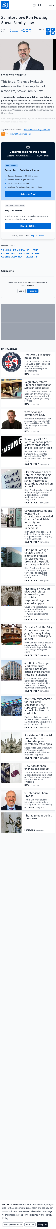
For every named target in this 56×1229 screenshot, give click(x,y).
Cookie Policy (33, 1214)
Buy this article (28, 225)
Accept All (42, 1224)
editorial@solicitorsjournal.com (37, 129)
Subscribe (32, 291)
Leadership (32, 256)
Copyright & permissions (20, 133)
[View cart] (34, 5)
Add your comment (27, 30)
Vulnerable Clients (29, 253)
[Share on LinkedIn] (48, 29)
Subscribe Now (28, 194)
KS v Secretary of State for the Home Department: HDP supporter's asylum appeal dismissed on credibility (38, 706)
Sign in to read (37, 235)
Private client (9, 253)
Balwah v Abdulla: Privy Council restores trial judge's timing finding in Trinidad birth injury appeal (38, 633)
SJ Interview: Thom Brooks (36, 794)
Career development (12, 256)
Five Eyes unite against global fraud (38, 356)
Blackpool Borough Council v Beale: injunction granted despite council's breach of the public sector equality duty (36, 557)
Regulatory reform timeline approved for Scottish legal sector (37, 385)
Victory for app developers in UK (34, 413)
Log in (21, 291)
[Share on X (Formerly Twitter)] (53, 29)
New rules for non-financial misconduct (36, 767)
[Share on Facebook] (48, 33)
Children (6, 249)
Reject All (30, 1224)
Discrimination (21, 249)
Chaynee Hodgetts (15, 74)
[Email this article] (53, 33)
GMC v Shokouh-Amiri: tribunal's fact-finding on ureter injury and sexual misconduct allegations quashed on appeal (38, 479)
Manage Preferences (13, 1224)
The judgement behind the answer (38, 817)
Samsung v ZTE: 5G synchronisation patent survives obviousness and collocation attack (38, 443)
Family (35, 249)
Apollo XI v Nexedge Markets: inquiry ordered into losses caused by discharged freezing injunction (37, 669)
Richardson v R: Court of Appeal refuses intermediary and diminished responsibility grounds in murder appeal (37, 596)
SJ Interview (13, 30)
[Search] (40, 5)
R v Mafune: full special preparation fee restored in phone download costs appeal (38, 739)
